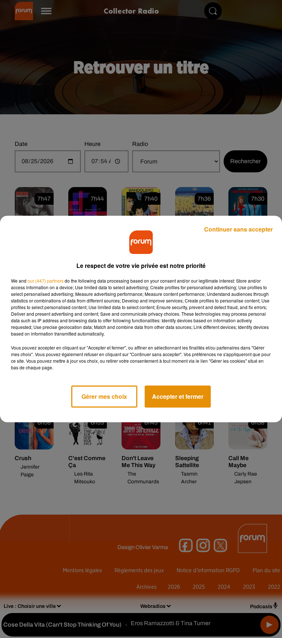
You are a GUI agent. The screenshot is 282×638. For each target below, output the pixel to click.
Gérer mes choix (104, 396)
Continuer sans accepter (238, 229)
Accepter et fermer (177, 396)
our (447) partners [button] (46, 280)
